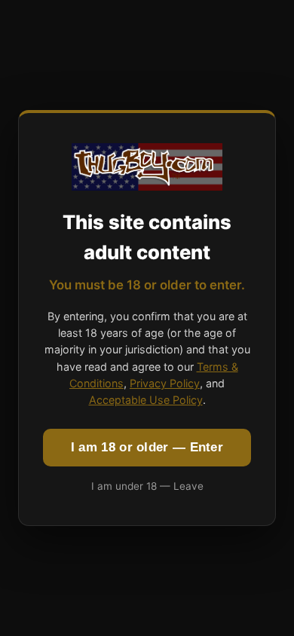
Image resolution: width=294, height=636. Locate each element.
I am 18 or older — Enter (147, 447)
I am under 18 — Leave (147, 486)
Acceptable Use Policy (146, 399)
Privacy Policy (165, 383)
